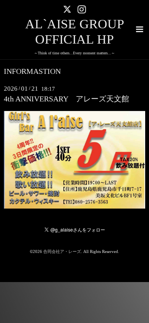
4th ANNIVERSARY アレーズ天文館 (66, 99)
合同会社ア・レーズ (62, 252)
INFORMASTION (32, 71)
